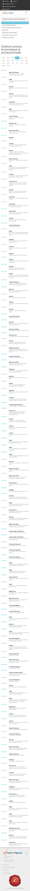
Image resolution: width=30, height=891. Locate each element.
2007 (8, 65)
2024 (13, 57)
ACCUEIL (6, 1)
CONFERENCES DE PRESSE (8, 37)
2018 (13, 60)
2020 (3, 60)
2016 (22, 60)
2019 (8, 60)
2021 (26, 57)
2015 (27, 60)
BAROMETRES (5, 30)
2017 (17, 60)
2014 (3, 63)
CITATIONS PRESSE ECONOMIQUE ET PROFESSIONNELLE (15, 22)
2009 (27, 63)
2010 (22, 63)
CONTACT (15, 1)
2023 (17, 57)
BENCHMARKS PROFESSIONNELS (9, 32)
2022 (22, 57)
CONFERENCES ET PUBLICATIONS (9, 35)
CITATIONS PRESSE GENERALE (9, 25)
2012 (13, 63)
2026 (3, 57)
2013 (8, 63)
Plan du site (5, 870)
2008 (3, 65)
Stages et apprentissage (8, 867)
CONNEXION (7, 9)
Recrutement (6, 864)
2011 (17, 63)
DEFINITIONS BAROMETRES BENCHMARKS (11, 27)
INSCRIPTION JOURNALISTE (10, 6)
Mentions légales (7, 873)
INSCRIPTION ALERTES (9, 4)
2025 (8, 57)
